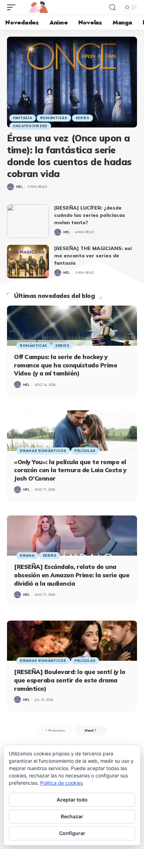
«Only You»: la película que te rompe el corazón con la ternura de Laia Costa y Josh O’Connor (70, 470)
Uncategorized (30, 126)
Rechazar (72, 816)
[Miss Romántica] (38, 7)
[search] (112, 7)
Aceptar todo (72, 800)
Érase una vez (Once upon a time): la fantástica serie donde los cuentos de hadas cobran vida (69, 155)
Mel (19, 186)
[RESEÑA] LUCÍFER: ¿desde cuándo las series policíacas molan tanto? (89, 215)
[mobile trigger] (13, 7)
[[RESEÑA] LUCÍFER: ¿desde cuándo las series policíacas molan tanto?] (28, 221)
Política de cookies (61, 783)
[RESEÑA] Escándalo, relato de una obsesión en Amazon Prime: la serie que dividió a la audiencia (71, 575)
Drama (27, 555)
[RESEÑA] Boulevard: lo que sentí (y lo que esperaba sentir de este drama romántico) (69, 680)
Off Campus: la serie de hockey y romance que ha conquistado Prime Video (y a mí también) (65, 365)
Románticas (53, 117)
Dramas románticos (43, 450)
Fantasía (22, 117)
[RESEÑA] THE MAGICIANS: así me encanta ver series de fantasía (93, 255)
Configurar (72, 833)
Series (82, 117)
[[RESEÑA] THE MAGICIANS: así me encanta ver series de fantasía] (28, 261)
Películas (84, 450)
